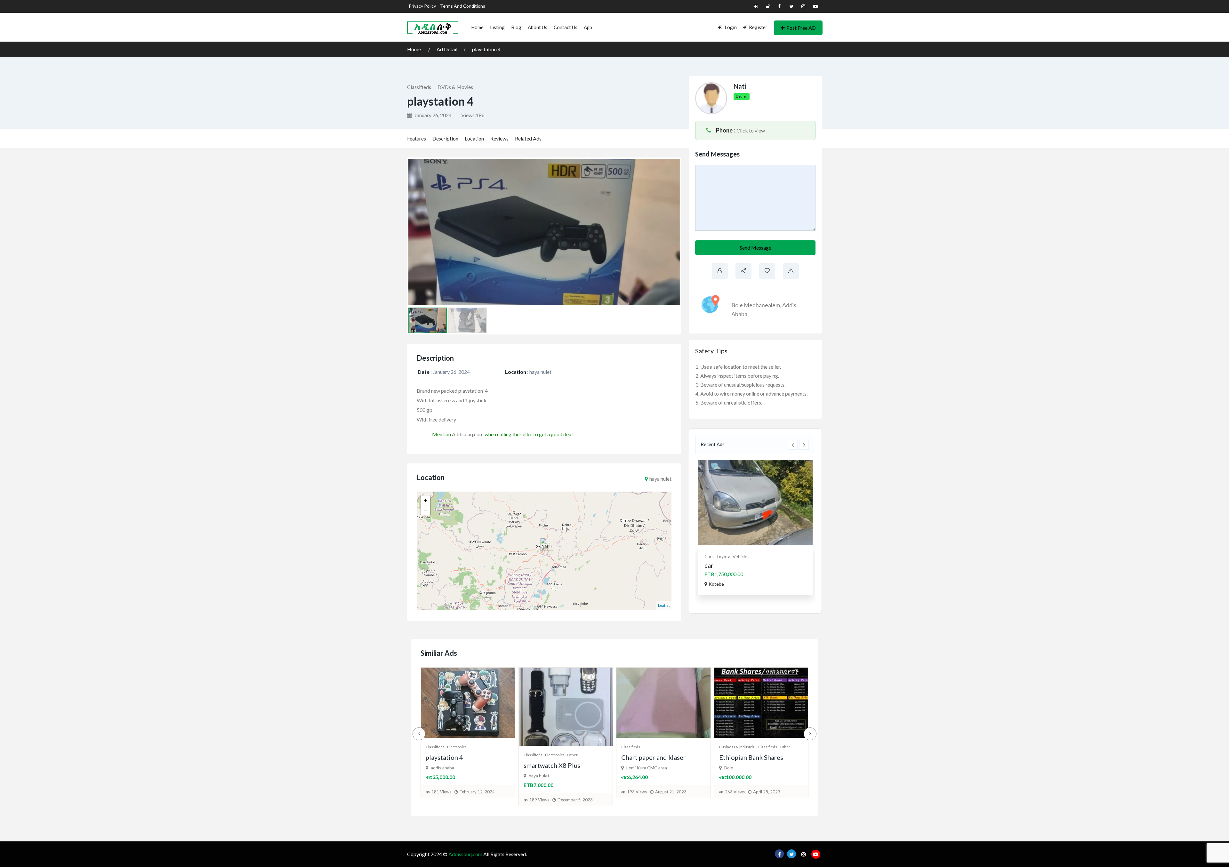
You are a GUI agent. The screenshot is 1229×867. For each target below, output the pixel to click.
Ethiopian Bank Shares (556, 757)
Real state (765, 556)
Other (589, 746)
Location (474, 138)
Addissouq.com (465, 854)
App (588, 27)
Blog (516, 27)
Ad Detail (447, 49)
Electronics (652, 754)
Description (445, 138)
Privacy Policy (422, 6)
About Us (537, 27)
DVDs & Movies (455, 87)
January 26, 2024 (433, 115)
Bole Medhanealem (755, 305)
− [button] (425, 509)
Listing (497, 27)
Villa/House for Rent (776, 565)
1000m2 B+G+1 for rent (790, 574)
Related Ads (528, 138)
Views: (473, 115)
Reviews (499, 138)
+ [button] (425, 500)
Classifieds (419, 87)
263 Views (539, 791)
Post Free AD (801, 28)
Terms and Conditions (462, 6)
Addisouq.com (468, 434)
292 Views (637, 799)
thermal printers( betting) (658, 765)
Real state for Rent (797, 556)
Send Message (755, 248)
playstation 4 (486, 49)
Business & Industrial (542, 746)
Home (477, 27)
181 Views (735, 791)
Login (730, 27)
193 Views (441, 791)
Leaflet (664, 605)
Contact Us (565, 27)
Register (758, 27)
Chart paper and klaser (458, 757)
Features (416, 138)
